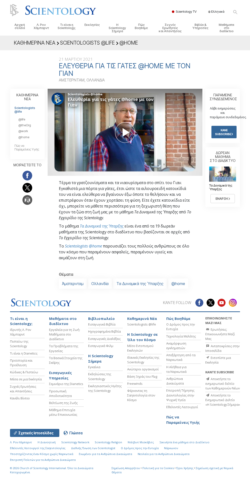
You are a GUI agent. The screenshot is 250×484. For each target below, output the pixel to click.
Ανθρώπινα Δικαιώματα (175, 380)
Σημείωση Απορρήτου (126, 468)
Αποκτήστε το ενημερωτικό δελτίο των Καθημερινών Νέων (222, 383)
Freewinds (135, 383)
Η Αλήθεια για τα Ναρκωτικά (176, 369)
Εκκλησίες (92, 25)
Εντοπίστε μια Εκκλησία (218, 360)
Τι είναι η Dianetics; (24, 353)
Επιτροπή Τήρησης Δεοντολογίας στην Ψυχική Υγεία (180, 395)
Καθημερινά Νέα (142, 318)
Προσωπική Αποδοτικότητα (60, 393)
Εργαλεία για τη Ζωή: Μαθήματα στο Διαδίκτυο (64, 334)
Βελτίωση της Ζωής (63, 403)
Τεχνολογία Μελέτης (181, 336)
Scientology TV (186, 11)
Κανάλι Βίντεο (20, 398)
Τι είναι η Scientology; (67, 26)
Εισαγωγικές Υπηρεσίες (60, 375)
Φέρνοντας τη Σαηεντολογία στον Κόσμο (141, 395)
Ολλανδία (100, 283)
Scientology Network (75, 442)
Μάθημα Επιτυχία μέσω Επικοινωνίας (63, 412)
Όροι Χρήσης (184, 468)
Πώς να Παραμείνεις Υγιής (26, 147)
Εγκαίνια (94, 367)
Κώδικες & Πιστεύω (24, 372)
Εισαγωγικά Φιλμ (100, 346)
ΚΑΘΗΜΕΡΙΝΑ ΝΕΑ (27, 97)
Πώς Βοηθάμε (141, 26)
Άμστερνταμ (72, 283)
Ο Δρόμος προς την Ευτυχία (140, 448)
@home (178, 283)
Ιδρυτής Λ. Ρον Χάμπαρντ (20, 331)
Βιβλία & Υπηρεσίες (200, 26)
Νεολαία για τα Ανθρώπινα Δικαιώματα (163, 454)
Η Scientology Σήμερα (117, 28)
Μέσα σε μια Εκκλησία (26, 379)
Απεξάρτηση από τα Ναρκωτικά (181, 357)
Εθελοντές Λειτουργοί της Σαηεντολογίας (37, 448)
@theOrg (24, 125)
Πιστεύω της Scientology (19, 343)
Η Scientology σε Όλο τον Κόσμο (142, 337)
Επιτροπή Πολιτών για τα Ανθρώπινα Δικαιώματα (43, 460)
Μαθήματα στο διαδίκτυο (226, 28)
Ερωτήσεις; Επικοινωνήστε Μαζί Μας (220, 334)
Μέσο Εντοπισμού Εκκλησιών (140, 348)
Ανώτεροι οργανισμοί (143, 369)
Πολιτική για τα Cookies (158, 468)
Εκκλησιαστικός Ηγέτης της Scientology (105, 388)
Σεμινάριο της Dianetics (66, 384)
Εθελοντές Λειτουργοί (182, 407)
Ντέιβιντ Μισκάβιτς (141, 442)
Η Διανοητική (47, 442)
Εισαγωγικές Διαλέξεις (104, 338)
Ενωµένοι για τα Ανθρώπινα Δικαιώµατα (105, 454)
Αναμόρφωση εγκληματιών (176, 345)
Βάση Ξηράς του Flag (142, 376)
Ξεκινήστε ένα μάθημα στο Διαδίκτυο (184, 442)
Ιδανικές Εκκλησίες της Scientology (143, 359)
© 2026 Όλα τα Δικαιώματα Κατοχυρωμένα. (51, 470)
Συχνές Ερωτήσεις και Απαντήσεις (170, 28)
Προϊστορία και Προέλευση (21, 362)
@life (21, 119)
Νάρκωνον (171, 448)
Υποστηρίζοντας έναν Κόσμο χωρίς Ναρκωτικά (41, 454)
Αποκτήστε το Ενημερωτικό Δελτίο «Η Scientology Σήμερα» (222, 400)
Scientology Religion (108, 442)
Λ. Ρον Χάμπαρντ (41, 26)
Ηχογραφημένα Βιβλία (104, 331)
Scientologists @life (24, 109)
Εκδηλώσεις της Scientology (99, 376)
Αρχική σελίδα (19, 26)
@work (23, 131)
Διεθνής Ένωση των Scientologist (93, 448)
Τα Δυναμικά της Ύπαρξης (102, 226)
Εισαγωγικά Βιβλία (101, 324)
